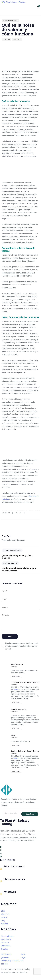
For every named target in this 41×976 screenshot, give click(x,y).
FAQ (3, 921)
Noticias (4, 924)
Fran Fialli (6, 39)
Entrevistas (5, 946)
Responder (16, 676)
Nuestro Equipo (7, 936)
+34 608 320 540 (9, 896)
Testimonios (6, 939)
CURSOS (17, 689)
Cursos (4, 917)
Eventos (4, 949)
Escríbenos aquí (9, 871)
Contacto (5, 942)
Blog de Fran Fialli (10, 20)
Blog (3, 911)
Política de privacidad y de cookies (12, 962)
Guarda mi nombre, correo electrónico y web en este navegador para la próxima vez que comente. (21, 646)
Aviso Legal (23, 956)
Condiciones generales (6, 956)
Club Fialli (5, 914)
